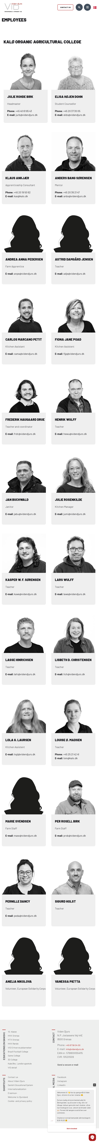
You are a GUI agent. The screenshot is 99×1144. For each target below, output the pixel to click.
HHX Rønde (13, 1043)
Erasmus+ (12, 1093)
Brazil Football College (18, 1051)
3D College (12, 1059)
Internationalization (17, 1089)
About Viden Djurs (16, 1081)
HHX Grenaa (13, 1035)
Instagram (62, 1081)
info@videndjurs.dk (75, 1049)
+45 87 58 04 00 (73, 1045)
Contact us (65, 7)
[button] (92, 1137)
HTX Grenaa (13, 1039)
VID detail (12, 1067)
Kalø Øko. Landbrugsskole (20, 1063)
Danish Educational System (20, 1085)
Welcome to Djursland (18, 1097)
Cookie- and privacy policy (20, 1101)
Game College (14, 1055)
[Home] (12, 7)
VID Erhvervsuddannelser (20, 1047)
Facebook (61, 1077)
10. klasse (12, 1031)
